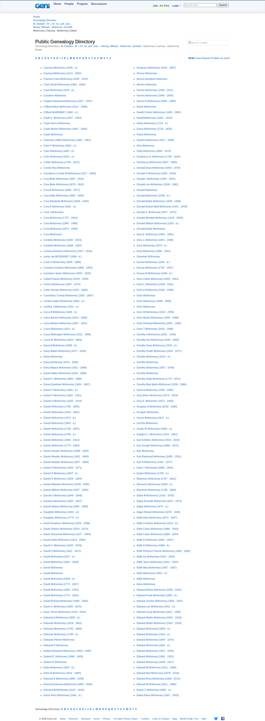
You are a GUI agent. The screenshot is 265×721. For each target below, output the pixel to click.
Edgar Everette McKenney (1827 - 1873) (159, 501)
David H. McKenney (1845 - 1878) (62, 545)
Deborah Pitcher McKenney (59, 639)
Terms (96, 718)
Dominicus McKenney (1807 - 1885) (157, 162)
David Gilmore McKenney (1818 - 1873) (65, 528)
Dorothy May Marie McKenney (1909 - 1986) (162, 384)
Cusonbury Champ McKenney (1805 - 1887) (68, 295)
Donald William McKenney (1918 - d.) (158, 223)
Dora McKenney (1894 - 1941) (154, 251)
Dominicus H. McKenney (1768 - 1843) (158, 156)
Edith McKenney (146, 578)
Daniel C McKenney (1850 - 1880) (62, 378)
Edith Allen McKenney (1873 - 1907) (157, 517)
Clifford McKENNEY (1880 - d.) (60, 112)
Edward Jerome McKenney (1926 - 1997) (160, 601)
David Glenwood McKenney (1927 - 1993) (67, 534)
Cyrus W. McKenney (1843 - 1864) (62, 339)
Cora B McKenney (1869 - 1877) (61, 190)
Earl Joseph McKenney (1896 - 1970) (158, 445)
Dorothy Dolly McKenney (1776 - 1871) (159, 378)
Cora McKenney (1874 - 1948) (60, 228)
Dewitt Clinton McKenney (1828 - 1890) (159, 112)
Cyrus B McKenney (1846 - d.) (60, 312)
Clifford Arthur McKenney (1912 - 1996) (65, 106)
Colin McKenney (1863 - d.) (58, 151)
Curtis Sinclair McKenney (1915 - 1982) (65, 289)
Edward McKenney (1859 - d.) (153, 628)
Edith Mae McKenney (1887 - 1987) (157, 567)
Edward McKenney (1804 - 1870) (155, 639)
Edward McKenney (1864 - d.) (153, 645)
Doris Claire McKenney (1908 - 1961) (158, 278)
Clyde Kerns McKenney (56, 123)
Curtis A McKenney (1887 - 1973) (62, 284)
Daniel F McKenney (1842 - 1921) (62, 395)
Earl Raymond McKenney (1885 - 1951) (159, 456)
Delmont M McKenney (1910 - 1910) (63, 689)
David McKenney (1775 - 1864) (61, 595)
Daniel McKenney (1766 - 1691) (61, 428)
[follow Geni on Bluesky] (214, 718)
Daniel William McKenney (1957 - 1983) (65, 489)
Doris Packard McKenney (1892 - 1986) (159, 323)
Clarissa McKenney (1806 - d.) (60, 67)
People (69, 3)
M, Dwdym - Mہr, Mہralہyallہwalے (52, 23)
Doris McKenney (146, 295)
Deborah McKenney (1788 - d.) (60, 634)
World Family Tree (189, 718)
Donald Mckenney (147, 190)
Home (57, 3)
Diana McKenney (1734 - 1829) (154, 128)
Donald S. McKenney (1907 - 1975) (156, 212)
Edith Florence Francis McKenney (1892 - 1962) (163, 551)
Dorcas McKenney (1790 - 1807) (155, 267)
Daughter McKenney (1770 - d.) (61, 517)
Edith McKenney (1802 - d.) (152, 573)
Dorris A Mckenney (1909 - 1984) (155, 390)
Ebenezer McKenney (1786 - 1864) (156, 489)
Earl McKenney (145, 451)
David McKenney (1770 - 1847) (61, 584)
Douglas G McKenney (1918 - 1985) (157, 406)
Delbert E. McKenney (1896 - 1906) (63, 656)
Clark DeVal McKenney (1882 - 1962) (64, 84)
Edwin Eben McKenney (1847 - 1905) (158, 695)
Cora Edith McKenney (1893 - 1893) (63, 195)
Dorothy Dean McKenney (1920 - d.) (157, 345)
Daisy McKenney (53, 356)
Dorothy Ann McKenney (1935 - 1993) (158, 339)
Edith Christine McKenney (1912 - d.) (157, 523)
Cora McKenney (52, 234)
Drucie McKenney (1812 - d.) (153, 417)
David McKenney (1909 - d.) (59, 578)
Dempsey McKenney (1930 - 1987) (156, 67)
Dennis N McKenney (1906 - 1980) (156, 101)
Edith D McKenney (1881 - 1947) (155, 539)
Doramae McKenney (148, 256)
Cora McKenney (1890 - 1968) (60, 223)
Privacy (107, 718)
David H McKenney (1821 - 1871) (62, 551)
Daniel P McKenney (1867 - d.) (60, 473)
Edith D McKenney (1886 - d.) (153, 545)
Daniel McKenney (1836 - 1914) (61, 440)
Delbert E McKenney (55, 662)
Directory (73, 718)
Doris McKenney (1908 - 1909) (154, 301)
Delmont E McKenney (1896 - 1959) (63, 678)
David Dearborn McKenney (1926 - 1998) (66, 523)
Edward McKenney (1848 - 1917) (155, 662)
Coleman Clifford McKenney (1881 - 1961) (67, 140)
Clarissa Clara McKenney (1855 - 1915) (65, 79)
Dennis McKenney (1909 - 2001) (155, 90)
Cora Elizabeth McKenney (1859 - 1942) (66, 201)
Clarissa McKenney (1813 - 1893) (62, 73)
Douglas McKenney (148, 412)
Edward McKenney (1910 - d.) (153, 634)
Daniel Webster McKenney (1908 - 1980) (66, 484)
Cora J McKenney (53, 212)
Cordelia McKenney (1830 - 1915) (62, 240)
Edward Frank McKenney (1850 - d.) (157, 595)
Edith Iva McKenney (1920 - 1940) (156, 556)
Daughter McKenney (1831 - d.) (61, 512)
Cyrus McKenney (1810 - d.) (59, 328)
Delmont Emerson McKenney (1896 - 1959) (67, 684)
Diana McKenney (146, 134)
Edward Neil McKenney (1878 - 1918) (158, 673)
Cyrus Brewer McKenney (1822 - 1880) (65, 317)
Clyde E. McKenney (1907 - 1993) (62, 117)
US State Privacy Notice (126, 718)
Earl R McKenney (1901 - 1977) (154, 462)
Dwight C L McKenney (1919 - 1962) (157, 434)
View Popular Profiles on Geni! (209, 58)
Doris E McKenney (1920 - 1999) (155, 289)
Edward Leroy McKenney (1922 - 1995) (159, 612)
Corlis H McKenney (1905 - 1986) (62, 262)
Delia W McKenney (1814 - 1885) (62, 673)
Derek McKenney (146, 106)
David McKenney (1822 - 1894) (61, 562)
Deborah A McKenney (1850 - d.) (61, 617)
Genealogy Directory (44, 20)
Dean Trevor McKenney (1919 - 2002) (64, 612)
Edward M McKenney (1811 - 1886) (156, 667)
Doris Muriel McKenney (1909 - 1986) (158, 317)
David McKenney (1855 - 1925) (61, 589)
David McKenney (53, 567)
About (63, 718)
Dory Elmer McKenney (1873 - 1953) (157, 395)
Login (175, 5)
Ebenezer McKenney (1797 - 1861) (156, 478)
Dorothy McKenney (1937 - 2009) (155, 367)
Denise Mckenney (147, 73)
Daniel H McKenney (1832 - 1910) (62, 401)
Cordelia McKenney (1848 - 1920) (62, 245)
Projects (82, 3)
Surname (85, 718)
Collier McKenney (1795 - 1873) (61, 162)
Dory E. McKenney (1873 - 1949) (155, 401)
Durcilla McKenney (147, 423)
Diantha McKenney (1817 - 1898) (155, 140)
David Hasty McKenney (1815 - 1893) (64, 539)
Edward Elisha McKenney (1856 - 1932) (159, 589)
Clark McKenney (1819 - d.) (58, 90)
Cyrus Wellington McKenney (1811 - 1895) (67, 334)
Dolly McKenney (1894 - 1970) (154, 151)
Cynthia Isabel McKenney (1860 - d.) (63, 301)
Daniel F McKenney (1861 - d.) (60, 390)
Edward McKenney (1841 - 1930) (155, 651)
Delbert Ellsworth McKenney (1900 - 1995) (67, 651)
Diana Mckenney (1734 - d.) (152, 123)
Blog (174, 718)
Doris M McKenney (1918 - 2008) (155, 312)
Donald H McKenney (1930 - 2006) (156, 173)
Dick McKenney (145, 145)
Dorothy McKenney (147, 362)
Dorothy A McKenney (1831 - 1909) (156, 334)
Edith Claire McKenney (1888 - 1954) (157, 528)
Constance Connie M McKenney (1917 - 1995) (69, 173)
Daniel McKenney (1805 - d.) (59, 423)
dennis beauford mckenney (152, 79)
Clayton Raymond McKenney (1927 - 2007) (67, 101)
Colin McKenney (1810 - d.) (58, 156)
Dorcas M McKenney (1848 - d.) (154, 273)
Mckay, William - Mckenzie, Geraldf (52, 27)
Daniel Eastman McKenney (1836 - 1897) (66, 384)
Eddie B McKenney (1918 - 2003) (155, 495)
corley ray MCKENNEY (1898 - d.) (62, 256)
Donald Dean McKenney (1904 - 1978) (158, 167)
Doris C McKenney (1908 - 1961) (155, 284)
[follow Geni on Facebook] (221, 718)
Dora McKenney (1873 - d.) (152, 245)
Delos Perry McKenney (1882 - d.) (62, 695)
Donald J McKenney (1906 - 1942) (156, 178)
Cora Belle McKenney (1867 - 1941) (63, 178)
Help (203, 718)
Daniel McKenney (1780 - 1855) (61, 406)
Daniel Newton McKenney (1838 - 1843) (66, 451)
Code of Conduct (160, 718)
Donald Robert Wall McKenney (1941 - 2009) (162, 206)
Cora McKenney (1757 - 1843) (60, 217)
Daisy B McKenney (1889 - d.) (60, 345)
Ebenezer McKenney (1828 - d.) (154, 484)
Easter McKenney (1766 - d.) (153, 473)
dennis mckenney (147, 84)
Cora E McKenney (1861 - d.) (59, 206)
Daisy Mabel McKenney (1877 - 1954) (64, 351)
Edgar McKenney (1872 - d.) (152, 506)
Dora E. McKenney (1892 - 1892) (155, 234)
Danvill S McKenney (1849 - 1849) (62, 495)
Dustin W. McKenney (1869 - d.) (154, 428)
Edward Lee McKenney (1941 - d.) (156, 606)
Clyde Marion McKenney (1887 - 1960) (65, 128)
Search (223, 5)
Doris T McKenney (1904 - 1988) (155, 328)
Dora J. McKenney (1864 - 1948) (155, 240)
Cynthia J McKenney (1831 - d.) (61, 306)
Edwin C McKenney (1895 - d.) (154, 689)
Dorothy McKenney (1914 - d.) (153, 356)
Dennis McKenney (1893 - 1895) (155, 95)
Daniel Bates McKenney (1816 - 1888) (65, 373)
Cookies (145, 718)
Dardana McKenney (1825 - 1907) (62, 501)
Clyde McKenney (53, 134)
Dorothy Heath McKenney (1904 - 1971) (159, 351)
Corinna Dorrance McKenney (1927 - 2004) (67, 251)
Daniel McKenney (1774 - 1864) (61, 445)
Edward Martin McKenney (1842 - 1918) (159, 617)
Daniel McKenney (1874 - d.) (59, 417)
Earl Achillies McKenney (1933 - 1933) (158, 440)
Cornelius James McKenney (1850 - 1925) (67, 273)
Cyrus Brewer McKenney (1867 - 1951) (65, 323)
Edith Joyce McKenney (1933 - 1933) (157, 562)
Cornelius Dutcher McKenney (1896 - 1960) (68, 267)
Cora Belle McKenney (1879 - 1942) (63, 184)
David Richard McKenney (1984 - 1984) (65, 601)
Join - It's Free (161, 5)
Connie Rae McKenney (56, 167)
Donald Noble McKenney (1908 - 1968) (159, 201)
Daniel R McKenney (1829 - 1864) (62, 478)
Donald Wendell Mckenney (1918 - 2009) (160, 217)
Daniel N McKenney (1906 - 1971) (62, 467)
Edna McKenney (146, 584)
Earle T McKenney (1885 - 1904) (155, 467)
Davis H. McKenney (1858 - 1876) (62, 606)
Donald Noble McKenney (151, 228)
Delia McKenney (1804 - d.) (58, 667)
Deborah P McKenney (55, 645)
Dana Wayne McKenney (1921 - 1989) (65, 367)
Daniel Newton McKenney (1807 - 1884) (66, 462)
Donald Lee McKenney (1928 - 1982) (157, 184)
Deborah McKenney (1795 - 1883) (62, 628)
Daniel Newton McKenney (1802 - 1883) (66, 456)
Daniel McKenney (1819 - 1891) (61, 412)
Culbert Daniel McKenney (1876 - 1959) (65, 278)
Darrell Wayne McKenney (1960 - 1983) (65, 506)
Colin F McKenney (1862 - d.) (59, 145)
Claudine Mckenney (54, 95)
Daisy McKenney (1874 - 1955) (60, 362)
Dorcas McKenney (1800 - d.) (153, 262)
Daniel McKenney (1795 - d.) (59, 434)
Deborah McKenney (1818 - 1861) (62, 623)
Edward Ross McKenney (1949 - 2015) (158, 678)
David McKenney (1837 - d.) (59, 556)
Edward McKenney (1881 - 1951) (155, 656)
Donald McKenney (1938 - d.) (153, 195)
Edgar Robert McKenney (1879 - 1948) (158, 512)
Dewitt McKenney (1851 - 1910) (154, 117)
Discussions (99, 3)
